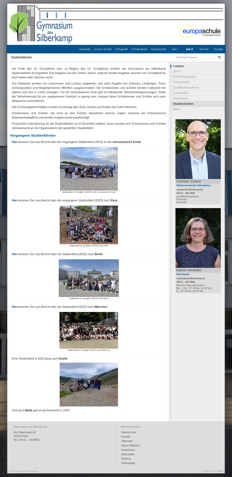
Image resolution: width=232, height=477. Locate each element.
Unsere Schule (103, 49)
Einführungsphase (185, 76)
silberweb (126, 440)
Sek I (175, 49)
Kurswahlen (180, 92)
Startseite (84, 49)
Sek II (189, 49)
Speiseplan (127, 454)
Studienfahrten (183, 103)
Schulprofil (121, 49)
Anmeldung (180, 98)
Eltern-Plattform (130, 445)
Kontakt (218, 49)
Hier (14, 141)
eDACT (221, 471)
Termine (204, 49)
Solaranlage (128, 463)
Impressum (128, 449)
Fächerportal (158, 49)
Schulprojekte (139, 49)
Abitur (177, 109)
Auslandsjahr (181, 82)
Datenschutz (128, 432)
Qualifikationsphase (186, 87)
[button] (219, 57)
